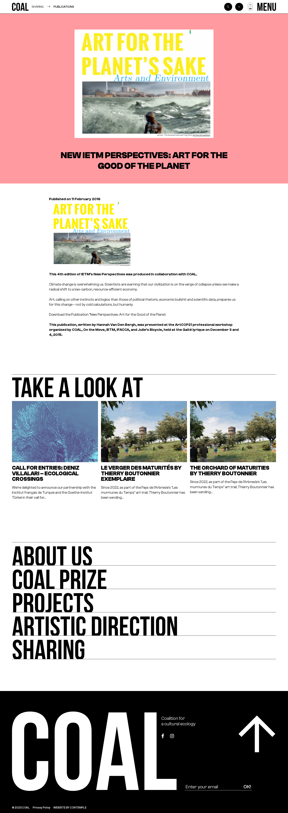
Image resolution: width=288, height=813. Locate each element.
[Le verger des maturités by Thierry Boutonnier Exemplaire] (144, 450)
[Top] (256, 734)
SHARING (38, 6)
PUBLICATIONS (64, 6)
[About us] (144, 554)
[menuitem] (250, 4)
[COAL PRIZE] (144, 577)
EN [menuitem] (250, 9)
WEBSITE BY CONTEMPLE (69, 807)
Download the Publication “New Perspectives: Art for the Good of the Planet (107, 314)
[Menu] (266, 7)
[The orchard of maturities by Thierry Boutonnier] (233, 450)
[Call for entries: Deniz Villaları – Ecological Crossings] (55, 450)
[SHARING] (144, 647)
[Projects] (144, 600)
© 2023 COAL (21, 807)
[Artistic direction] (144, 624)
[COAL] (20, 7)
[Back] (239, 7)
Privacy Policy (41, 807)
